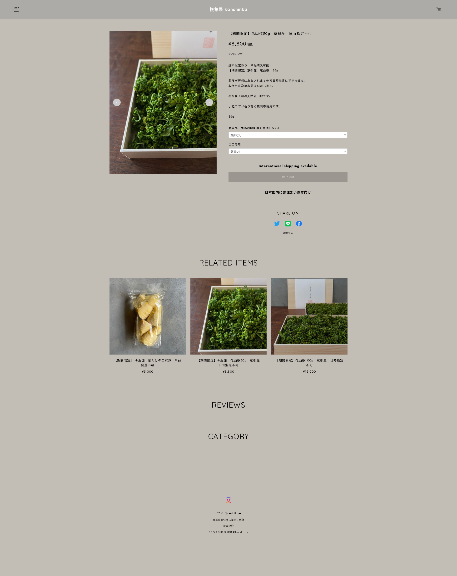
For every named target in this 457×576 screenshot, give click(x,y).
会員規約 (228, 526)
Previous (117, 102)
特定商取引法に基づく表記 (228, 519)
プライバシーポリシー (228, 513)
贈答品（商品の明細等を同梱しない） (254, 128)
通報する (288, 233)
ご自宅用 (234, 144)
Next (209, 102)
